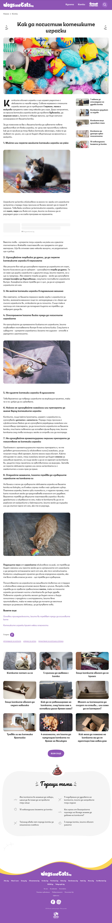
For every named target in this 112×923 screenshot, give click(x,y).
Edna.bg (63, 880)
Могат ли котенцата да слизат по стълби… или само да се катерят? (92, 705)
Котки (81, 4)
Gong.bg (24, 880)
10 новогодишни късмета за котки (98, 142)
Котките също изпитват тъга (97, 121)
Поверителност (57, 892)
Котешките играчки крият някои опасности (25, 625)
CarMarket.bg (101, 880)
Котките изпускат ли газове (99, 111)
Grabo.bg (45, 880)
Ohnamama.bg (34, 880)
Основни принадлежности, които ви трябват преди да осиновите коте (36, 618)
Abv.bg (6, 880)
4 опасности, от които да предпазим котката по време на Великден (56, 737)
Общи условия (63, 908)
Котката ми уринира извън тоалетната (96, 133)
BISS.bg (50, 884)
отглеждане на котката (12, 641)
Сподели (6, 634)
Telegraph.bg (60, 884)
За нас (46, 889)
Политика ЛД (69, 892)
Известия (56, 895)
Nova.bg (91, 880)
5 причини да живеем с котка (56, 674)
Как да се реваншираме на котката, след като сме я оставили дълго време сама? (55, 705)
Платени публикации (43, 892)
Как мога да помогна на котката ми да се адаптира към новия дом (92, 737)
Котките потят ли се (20, 672)
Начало (6, 13)
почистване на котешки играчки (50, 641)
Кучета (70, 4)
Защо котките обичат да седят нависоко (20, 703)
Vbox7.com (15, 880)
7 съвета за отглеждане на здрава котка (97, 102)
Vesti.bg (83, 880)
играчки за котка (29, 641)
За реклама (53, 889)
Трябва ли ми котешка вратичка (20, 735)
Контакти (62, 889)
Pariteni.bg (54, 880)
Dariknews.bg (73, 880)
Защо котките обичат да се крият (92, 674)
